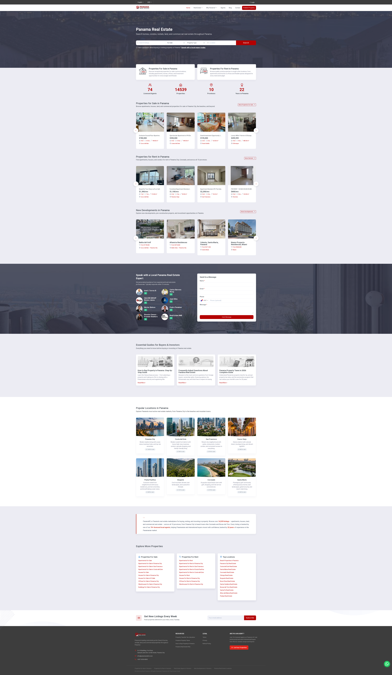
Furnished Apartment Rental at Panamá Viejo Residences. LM (181, 189)
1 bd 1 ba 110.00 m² (149, 194)
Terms (204, 637)
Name (202, 281)
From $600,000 (237, 247)
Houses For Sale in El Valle (146, 578)
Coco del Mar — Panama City (149, 248)
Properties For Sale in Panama (163, 68)
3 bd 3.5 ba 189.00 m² (180, 140)
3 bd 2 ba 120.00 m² (241, 194)
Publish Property (249, 8)
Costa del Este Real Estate (228, 566)
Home (188, 8)
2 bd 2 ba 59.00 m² (179, 194)
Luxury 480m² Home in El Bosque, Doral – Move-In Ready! (242, 135)
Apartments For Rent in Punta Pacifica (191, 569)
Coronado (211, 480)
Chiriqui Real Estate (226, 575)
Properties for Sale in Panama (143, 668)
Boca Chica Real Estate (227, 581)
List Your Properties (240, 647)
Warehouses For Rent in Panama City (191, 584)
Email (202, 289)
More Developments (247, 211)
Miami (234, 250)
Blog (230, 8)
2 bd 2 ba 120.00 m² (210, 140)
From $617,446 (206, 247)
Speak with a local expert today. (193, 48)
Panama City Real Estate (228, 563)
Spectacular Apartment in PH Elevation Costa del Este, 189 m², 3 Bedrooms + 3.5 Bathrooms (181, 135)
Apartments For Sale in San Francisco (150, 566)
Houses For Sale (143, 572)
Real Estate (197, 8)
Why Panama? (211, 8)
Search (246, 43)
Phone (202, 296)
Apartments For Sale (145, 560)
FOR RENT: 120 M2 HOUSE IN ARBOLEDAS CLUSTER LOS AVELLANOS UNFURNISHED (242, 189)
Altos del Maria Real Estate (228, 593)
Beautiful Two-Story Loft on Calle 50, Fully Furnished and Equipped (150, 189)
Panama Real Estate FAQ (183, 646)
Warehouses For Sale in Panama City (150, 584)
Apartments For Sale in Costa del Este (150, 569)
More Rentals (249, 158)
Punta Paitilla (205, 143)
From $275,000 (175, 245)
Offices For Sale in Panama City (148, 581)
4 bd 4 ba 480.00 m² (241, 140)
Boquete (180, 480)
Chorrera (235, 197)
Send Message (226, 317)
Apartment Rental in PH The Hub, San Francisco (211, 189)
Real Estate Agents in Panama (182, 668)
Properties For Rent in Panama (224, 68)
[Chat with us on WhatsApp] (387, 664)
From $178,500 (145, 245)
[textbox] (196, 43)
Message (203, 304)
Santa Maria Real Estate (228, 569)
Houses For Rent (184, 575)
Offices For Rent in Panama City (189, 581)
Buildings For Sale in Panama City (149, 587)
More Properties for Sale (246, 104)
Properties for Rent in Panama (162, 668)
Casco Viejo (242, 439)
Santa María (205, 250)
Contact (237, 8)
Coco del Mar (145, 143)
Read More (141, 383)
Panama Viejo (175, 197)
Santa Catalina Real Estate (228, 584)
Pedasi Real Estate (226, 596)
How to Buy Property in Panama (185, 643)
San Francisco (206, 197)
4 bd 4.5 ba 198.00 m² (149, 140)
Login (253, 2)
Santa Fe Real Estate (226, 590)
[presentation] (135, 130)
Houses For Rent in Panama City (189, 578)
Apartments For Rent (186, 560)
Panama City (150, 439)
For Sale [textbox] (170, 43)
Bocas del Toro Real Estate (228, 587)
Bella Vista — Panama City (178, 248)
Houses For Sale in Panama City (148, 575)
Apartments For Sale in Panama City (150, 563)
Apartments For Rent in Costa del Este (191, 572)
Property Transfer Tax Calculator (185, 637)
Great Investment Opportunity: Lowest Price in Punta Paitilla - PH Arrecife (211, 135)
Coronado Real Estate (227, 572)
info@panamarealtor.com (145, 656)
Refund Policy (207, 643)
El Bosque (236, 143)
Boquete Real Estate (226, 578)
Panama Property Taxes (183, 640)
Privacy (205, 640)
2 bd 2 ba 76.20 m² (210, 194)
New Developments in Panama (202, 668)
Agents (223, 8)
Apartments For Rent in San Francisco (191, 566)
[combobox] (176, 42)
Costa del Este (175, 143)
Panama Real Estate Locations (223, 668)
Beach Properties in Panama (229, 560)
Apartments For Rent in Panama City (191, 563)
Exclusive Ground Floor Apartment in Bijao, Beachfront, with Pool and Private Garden (150, 135)
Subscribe (250, 618)
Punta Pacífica (150, 480)
